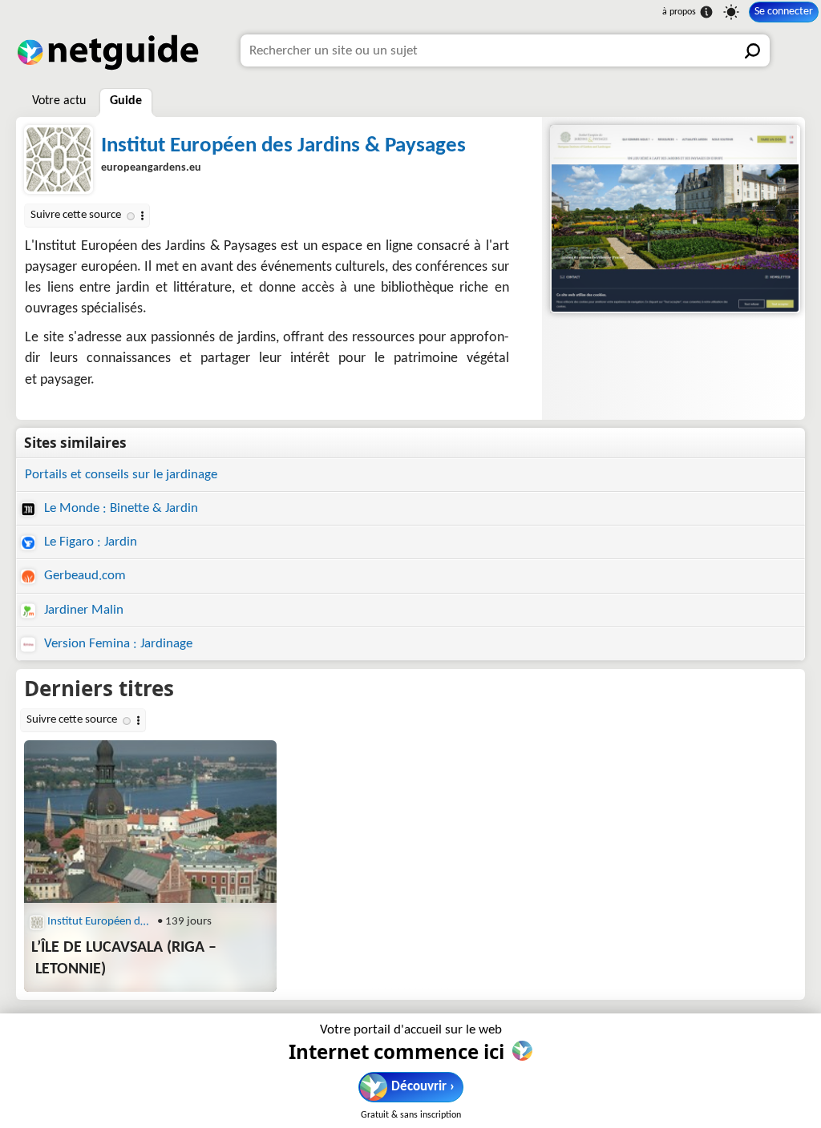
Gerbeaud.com (83, 575)
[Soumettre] (754, 50)
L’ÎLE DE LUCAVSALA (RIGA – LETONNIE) (123, 958)
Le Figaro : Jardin (89, 542)
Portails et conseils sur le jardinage (121, 474)
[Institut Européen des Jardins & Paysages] (673, 219)
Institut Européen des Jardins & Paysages (283, 146)
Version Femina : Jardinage (116, 644)
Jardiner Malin (82, 610)
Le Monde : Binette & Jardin (119, 508)
